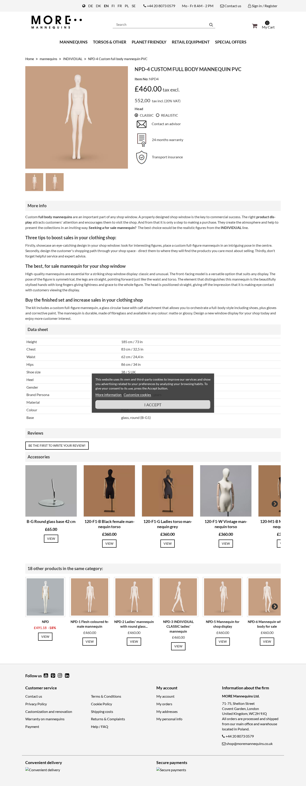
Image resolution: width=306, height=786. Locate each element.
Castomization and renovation (48, 711)
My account (165, 696)
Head (139, 109)
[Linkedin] (67, 676)
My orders (164, 704)
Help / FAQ (99, 726)
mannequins (74, 41)
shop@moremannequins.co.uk (249, 743)
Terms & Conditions (106, 696)
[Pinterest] (53, 676)
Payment (32, 726)
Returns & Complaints (108, 719)
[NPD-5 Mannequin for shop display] (223, 597)
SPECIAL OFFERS (230, 41)
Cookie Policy (101, 704)
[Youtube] (46, 676)
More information (108, 394)
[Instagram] (60, 676)
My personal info (169, 719)
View (51, 538)
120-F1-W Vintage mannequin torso (226, 524)
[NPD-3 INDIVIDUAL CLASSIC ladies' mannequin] (178, 597)
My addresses (167, 711)
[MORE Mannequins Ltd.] (65, 22)
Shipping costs (102, 711)
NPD (45, 622)
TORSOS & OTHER (109, 41)
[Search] (211, 24)
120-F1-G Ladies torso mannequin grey (167, 524)
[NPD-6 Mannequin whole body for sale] (267, 597)
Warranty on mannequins (45, 719)
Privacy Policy (36, 704)
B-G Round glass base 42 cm (51, 521)
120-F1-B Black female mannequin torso (109, 524)
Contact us (232, 6)
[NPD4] (35, 183)
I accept (153, 404)
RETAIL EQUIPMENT (191, 41)
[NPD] (45, 597)
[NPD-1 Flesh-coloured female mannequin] (90, 597)
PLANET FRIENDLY (149, 41)
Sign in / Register (264, 6)
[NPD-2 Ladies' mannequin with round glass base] (134, 597)
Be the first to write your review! (57, 445)
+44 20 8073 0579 (161, 6)
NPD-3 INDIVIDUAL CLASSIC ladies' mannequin (178, 626)
